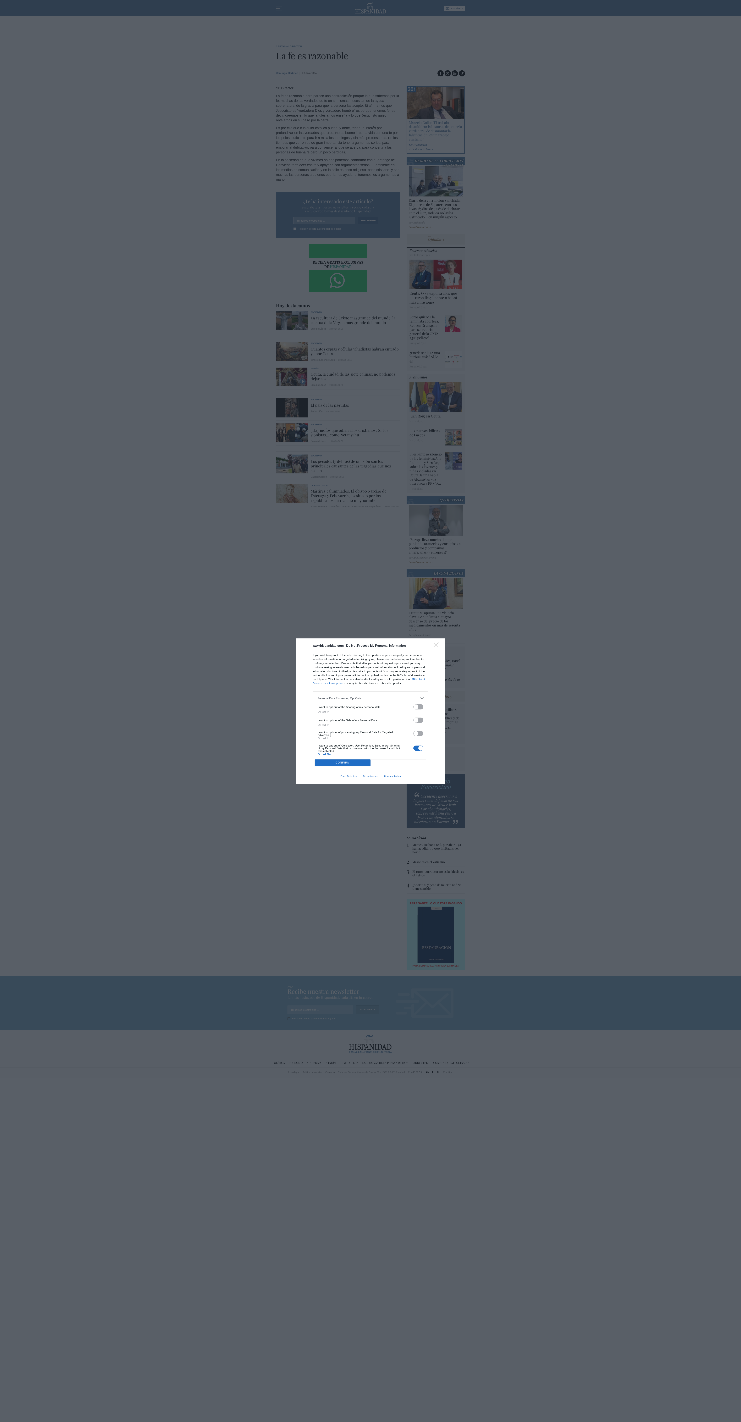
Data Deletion (348, 776)
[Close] (437, 646)
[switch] (418, 706)
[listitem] (370, 698)
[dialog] (370, 711)
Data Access (370, 776)
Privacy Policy (392, 776)
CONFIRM (343, 762)
